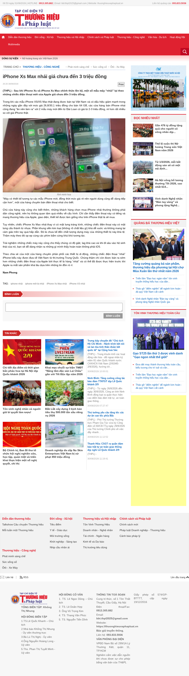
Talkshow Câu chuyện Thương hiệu (23, 524)
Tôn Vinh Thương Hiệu (96, 524)
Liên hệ (9, 577)
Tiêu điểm (55, 524)
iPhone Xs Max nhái (57, 283)
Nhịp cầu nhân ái (60, 547)
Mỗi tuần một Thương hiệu (17, 530)
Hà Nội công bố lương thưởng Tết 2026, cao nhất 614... (169, 183)
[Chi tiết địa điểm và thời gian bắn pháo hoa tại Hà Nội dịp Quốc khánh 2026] (22, 352)
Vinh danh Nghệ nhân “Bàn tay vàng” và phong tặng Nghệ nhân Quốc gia (157, 300)
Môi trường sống (59, 535)
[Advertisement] (158, 450)
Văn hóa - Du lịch (157, 37)
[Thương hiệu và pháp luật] (29, 598)
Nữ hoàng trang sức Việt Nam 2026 (40, 58)
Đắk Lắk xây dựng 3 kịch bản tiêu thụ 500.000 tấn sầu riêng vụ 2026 (64, 412)
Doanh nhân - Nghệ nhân (98, 530)
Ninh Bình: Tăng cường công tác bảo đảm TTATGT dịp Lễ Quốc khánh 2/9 (106, 381)
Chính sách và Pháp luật (100, 37)
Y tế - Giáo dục (58, 530)
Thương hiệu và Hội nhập (70, 37)
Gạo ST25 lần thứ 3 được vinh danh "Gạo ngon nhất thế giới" (158, 355)
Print (121, 84)
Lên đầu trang (178, 577)
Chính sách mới (129, 524)
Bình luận (113, 315)
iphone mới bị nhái (34, 283)
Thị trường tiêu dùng (95, 547)
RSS (25, 577)
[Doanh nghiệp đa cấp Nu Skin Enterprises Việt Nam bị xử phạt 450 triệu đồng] (64, 435)
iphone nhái (17, 283)
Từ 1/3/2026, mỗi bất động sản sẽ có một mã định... (168, 165)
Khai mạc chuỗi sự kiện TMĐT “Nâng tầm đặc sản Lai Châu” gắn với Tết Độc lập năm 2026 (64, 371)
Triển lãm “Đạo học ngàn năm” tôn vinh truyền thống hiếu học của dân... (156, 280)
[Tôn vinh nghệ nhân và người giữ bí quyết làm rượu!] (22, 393)
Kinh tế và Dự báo (93, 541)
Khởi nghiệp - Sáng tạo (63, 541)
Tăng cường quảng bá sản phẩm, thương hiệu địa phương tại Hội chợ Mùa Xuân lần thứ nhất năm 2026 (158, 267)
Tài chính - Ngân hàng (96, 535)
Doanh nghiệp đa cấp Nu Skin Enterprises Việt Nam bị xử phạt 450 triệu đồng (64, 453)
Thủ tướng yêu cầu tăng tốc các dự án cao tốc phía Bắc (105, 414)
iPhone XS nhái (77, 283)
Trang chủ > (12, 66)
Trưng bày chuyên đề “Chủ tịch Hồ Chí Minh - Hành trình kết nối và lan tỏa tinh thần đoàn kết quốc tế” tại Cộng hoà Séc (105, 345)
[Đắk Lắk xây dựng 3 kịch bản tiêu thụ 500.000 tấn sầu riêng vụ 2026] (64, 393)
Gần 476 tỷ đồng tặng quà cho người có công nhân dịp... (168, 128)
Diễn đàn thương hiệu (19, 37)
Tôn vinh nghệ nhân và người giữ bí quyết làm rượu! (22, 410)
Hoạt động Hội (177, 37)
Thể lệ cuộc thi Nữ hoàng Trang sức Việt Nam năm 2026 (168, 147)
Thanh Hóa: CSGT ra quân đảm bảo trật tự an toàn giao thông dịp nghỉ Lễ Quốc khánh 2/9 (105, 446)
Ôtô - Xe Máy (117, 67)
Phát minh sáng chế (78, 67)
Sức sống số (100, 67)
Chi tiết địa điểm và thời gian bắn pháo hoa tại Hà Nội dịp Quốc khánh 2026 (21, 371)
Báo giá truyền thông (109, 630)
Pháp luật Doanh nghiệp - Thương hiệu (142, 530)
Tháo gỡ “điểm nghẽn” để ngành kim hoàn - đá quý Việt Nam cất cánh (159, 290)
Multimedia (14, 44)
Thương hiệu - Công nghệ (131, 37)
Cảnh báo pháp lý (130, 535)
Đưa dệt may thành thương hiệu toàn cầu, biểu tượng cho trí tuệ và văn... (158, 366)
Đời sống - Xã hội (44, 37)
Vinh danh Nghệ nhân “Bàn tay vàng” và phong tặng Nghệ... (169, 202)
